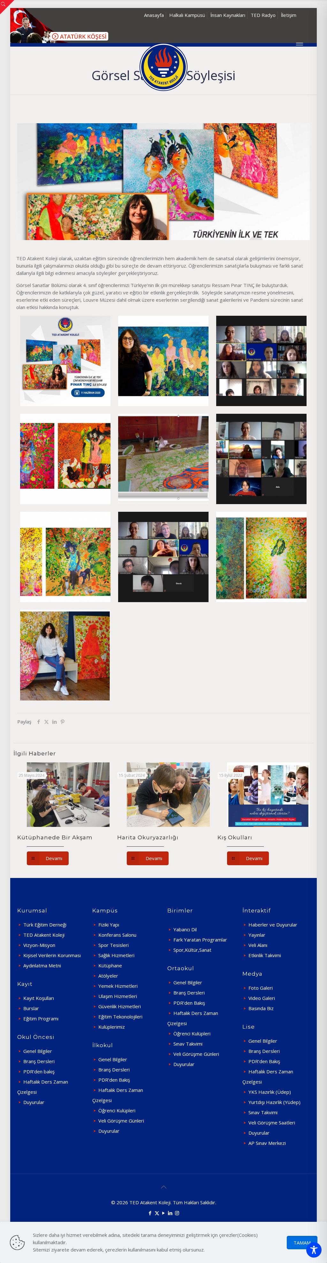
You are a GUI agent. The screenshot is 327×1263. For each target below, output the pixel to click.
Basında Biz (261, 1008)
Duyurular (33, 1102)
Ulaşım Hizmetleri (117, 996)
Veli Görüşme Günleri (121, 1120)
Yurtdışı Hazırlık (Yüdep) (274, 1102)
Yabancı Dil (185, 929)
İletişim (288, 15)
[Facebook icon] (150, 1213)
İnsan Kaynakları (227, 15)
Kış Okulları (234, 837)
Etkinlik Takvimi (264, 955)
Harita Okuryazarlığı (148, 837)
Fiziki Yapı (108, 924)
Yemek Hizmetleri (118, 986)
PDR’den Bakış (114, 1080)
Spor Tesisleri (113, 945)
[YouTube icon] (163, 1213)
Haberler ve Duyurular (272, 924)
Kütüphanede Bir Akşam (55, 837)
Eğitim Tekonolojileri (120, 1016)
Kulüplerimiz (111, 1027)
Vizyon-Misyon (39, 945)
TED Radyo (263, 15)
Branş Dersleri (39, 1061)
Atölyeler (108, 975)
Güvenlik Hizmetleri (119, 1006)
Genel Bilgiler (37, 1051)
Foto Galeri (260, 988)
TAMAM (302, 1242)
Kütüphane (110, 965)
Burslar (31, 1008)
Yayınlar (256, 935)
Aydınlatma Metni (42, 965)
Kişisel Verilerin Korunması (52, 955)
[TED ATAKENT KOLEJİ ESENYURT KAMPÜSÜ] (163, 67)
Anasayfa (154, 15)
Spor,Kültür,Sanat (192, 950)
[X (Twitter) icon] (157, 1213)
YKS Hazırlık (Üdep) (269, 1092)
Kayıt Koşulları (38, 998)
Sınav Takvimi (187, 1043)
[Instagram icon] (177, 1213)
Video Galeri (261, 998)
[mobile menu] (299, 44)
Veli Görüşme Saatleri (271, 1122)
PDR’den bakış (39, 1071)
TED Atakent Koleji (44, 935)
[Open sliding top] (7, 7)
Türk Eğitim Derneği (44, 924)
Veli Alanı (257, 945)
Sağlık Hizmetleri (116, 955)
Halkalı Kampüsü (187, 15)
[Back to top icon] (163, 1187)
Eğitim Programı (40, 1018)
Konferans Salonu (117, 935)
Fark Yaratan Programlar (200, 939)
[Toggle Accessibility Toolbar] (314, 1250)
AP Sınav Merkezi (267, 1143)
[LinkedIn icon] (170, 1213)
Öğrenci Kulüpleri (116, 1110)
